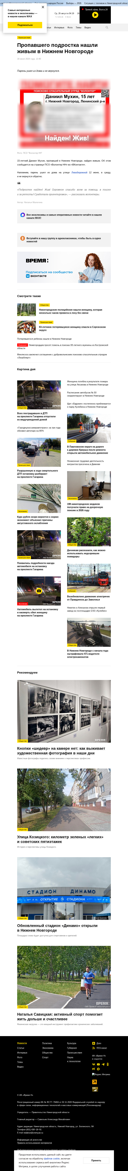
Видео (20, 1066)
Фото (19, 1057)
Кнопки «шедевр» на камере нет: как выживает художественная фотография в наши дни (61, 747)
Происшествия (24, 38)
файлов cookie (52, 1158)
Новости (22, 1043)
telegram (103, 1064)
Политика (47, 1043)
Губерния (72, 1048)
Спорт (45, 1057)
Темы (20, 1062)
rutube (93, 1069)
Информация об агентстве (29, 1140)
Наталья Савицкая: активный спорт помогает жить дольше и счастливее (60, 1013)
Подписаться (25, 25)
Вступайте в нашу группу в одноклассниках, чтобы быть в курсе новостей (64, 240)
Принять (96, 1160)
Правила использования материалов (34, 1143)
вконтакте (93, 1064)
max (98, 1069)
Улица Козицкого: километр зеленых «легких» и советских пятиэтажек (60, 836)
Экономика (47, 1048)
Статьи (20, 1048)
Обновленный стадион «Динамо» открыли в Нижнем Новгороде (57, 924)
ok (107, 1064)
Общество (47, 1052)
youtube (98, 1064)
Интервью (22, 1052)
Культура (71, 1043)
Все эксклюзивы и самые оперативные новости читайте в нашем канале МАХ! (64, 216)
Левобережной (79, 172)
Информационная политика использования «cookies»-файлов (46, 1150)
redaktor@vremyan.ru (33, 1133)
